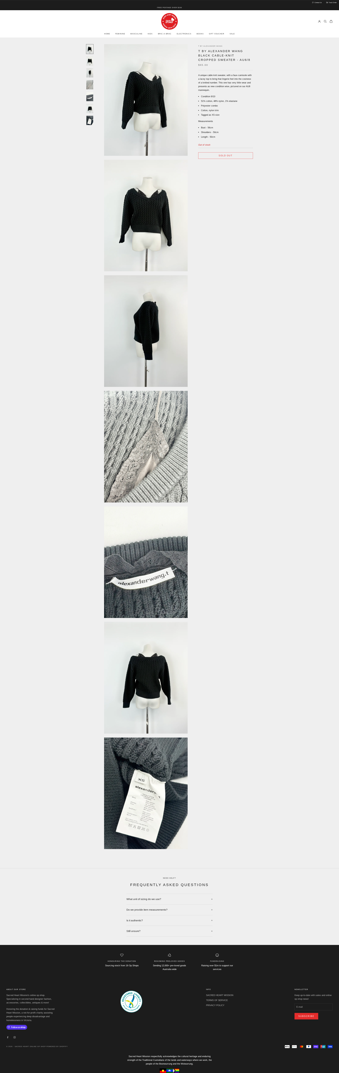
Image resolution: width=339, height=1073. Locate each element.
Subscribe (306, 1016)
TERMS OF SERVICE (217, 1000)
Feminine (120, 34)
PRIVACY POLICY (215, 1005)
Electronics (184, 34)
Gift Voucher (216, 34)
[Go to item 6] (89, 108)
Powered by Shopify (57, 1046)
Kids (150, 34)
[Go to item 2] (89, 61)
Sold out (226, 155)
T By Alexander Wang (210, 46)
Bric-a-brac (165, 34)
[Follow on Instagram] (14, 1037)
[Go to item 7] (89, 120)
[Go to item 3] (89, 73)
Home (107, 34)
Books (200, 34)
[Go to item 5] (89, 97)
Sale (232, 34)
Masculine (136, 34)
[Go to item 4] (89, 85)
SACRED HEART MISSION (219, 995)
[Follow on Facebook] (7, 1037)
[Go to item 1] (89, 49)
